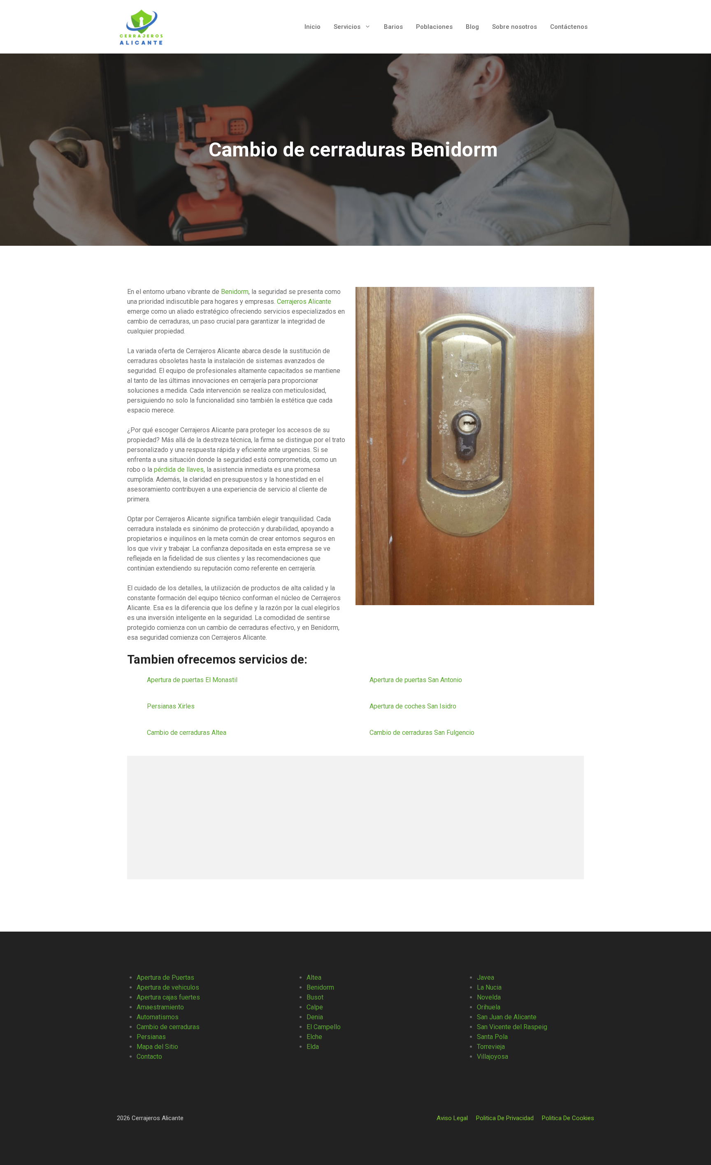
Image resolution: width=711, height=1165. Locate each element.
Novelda (489, 997)
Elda (313, 1047)
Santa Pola (492, 1037)
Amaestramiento (160, 1007)
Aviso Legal (452, 1118)
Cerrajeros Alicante (304, 301)
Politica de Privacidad (505, 1118)
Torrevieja (491, 1047)
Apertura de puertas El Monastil (193, 680)
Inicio (312, 26)
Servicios (347, 26)
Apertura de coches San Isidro (413, 706)
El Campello (324, 1027)
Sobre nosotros (514, 26)
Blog (472, 26)
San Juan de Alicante (507, 1017)
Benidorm (235, 292)
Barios (393, 26)
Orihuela (488, 1007)
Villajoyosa (492, 1056)
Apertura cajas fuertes (168, 997)
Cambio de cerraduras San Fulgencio (422, 732)
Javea (485, 977)
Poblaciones (434, 26)
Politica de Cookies (568, 1118)
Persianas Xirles (171, 706)
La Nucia (489, 987)
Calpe (315, 1007)
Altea (314, 977)
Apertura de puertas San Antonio (416, 680)
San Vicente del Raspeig (512, 1027)
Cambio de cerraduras (168, 1027)
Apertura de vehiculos (168, 987)
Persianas (151, 1037)
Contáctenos (569, 26)
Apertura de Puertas (165, 977)
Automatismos (158, 1017)
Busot (315, 997)
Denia (315, 1017)
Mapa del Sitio (157, 1047)
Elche (314, 1037)
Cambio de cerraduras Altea (187, 732)
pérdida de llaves (179, 469)
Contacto (149, 1056)
